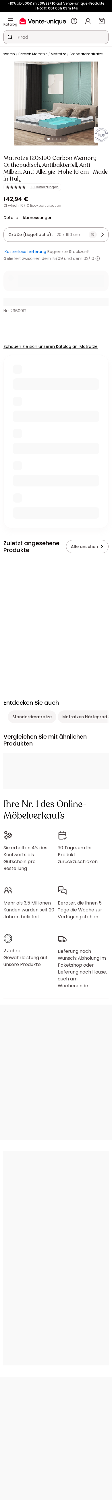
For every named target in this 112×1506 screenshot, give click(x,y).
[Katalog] (10, 18)
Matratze (58, 53)
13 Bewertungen (44, 187)
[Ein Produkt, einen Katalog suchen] (10, 37)
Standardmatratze (86, 53)
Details (10, 218)
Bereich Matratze (32, 53)
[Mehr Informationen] (97, 258)
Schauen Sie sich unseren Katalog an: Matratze (50, 346)
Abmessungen (37, 218)
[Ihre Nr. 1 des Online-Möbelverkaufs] (43, 21)
